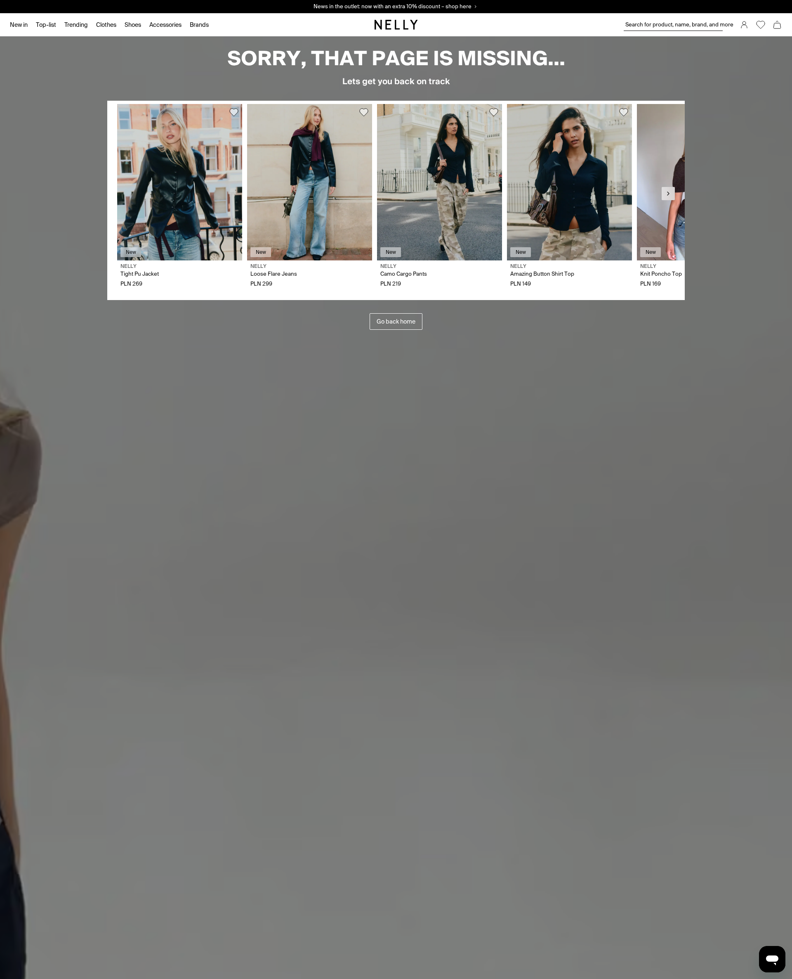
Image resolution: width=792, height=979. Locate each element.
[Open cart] (777, 25)
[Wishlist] (761, 25)
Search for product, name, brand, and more (674, 24)
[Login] (744, 25)
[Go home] (396, 25)
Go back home (396, 321)
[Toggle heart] (234, 112)
